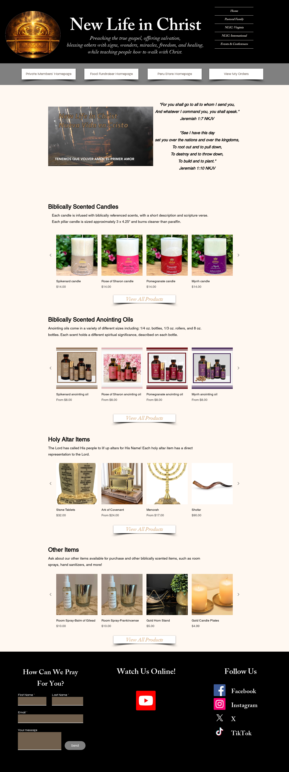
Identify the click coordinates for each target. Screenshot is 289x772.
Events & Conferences (234, 44)
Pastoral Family (234, 19)
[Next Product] (238, 255)
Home (234, 11)
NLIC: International (234, 36)
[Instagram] (219, 704)
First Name (25, 694)
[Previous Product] (50, 255)
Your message (27, 730)
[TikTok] (219, 731)
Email (22, 712)
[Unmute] (60, 160)
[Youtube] (146, 700)
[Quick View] (77, 483)
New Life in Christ (135, 27)
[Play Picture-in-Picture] (141, 160)
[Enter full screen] (147, 160)
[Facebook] (219, 690)
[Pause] (53, 160)
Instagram (244, 706)
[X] (219, 718)
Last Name (59, 694)
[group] (144, 262)
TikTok (241, 734)
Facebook (243, 692)
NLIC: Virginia (234, 27)
